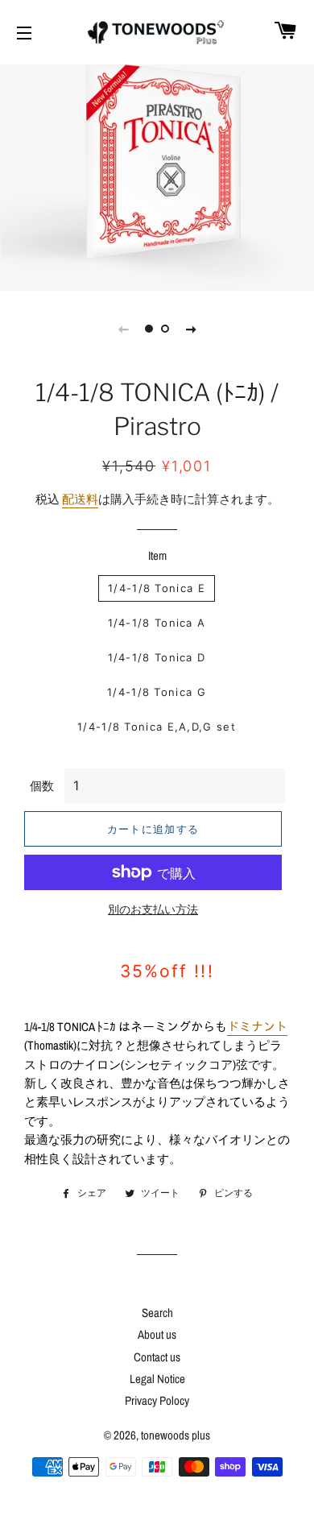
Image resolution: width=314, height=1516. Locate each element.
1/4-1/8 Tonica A (157, 622)
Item (157, 555)
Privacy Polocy (157, 1400)
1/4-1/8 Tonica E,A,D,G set (156, 726)
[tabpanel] (157, 175)
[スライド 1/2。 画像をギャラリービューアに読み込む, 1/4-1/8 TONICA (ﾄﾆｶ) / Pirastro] (149, 329)
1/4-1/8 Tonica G (156, 692)
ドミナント (257, 1026)
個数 (42, 785)
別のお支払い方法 (153, 909)
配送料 (80, 499)
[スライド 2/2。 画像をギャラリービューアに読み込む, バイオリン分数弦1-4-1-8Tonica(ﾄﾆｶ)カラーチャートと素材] (165, 329)
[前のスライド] (123, 328)
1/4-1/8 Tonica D (157, 657)
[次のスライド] (191, 328)
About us (157, 1334)
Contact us (157, 1356)
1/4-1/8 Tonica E (156, 588)
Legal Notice (157, 1378)
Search (157, 1312)
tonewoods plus (175, 1435)
